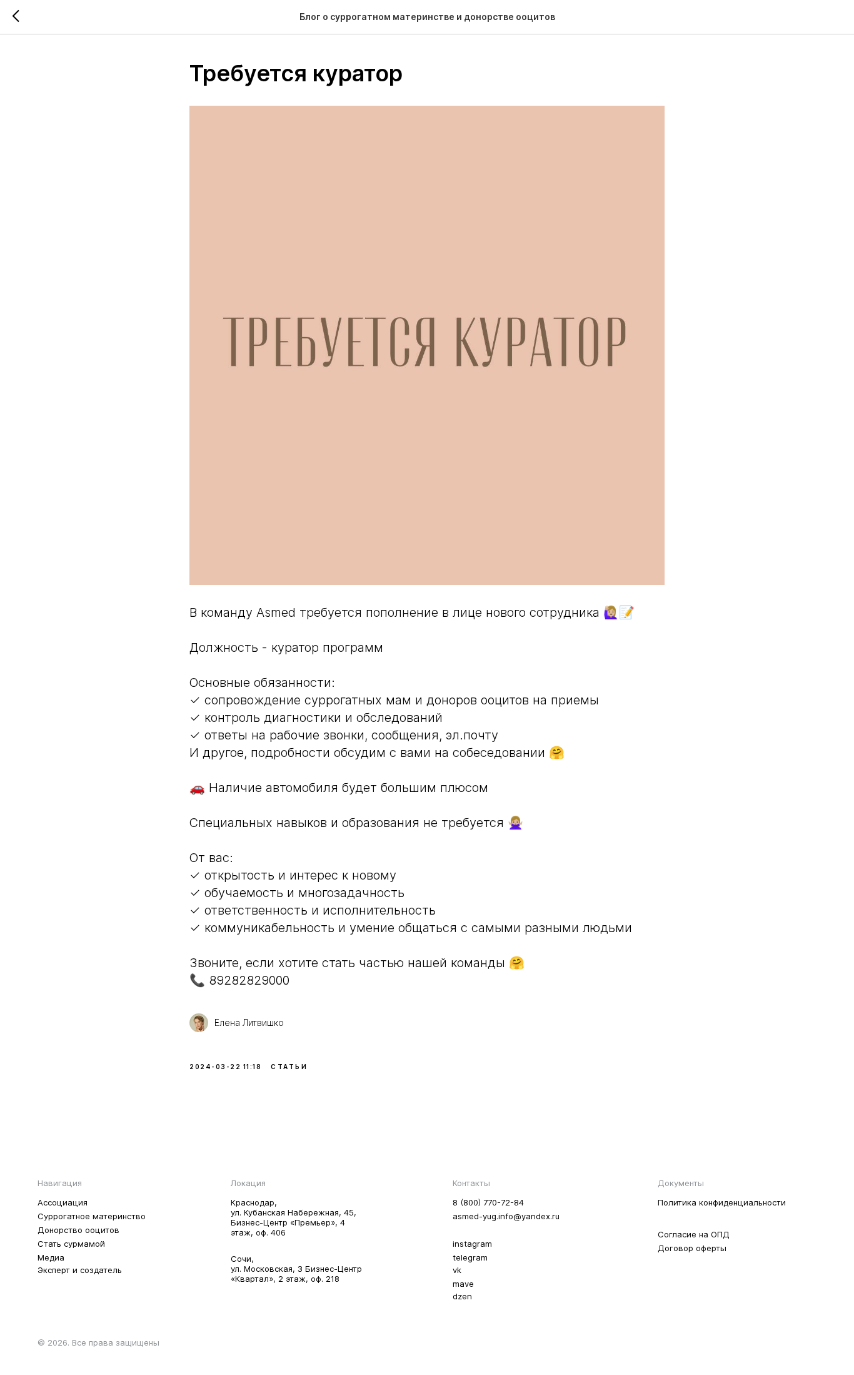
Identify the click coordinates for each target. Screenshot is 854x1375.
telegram (470, 1257)
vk (457, 1270)
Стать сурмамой (71, 1244)
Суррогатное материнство (92, 1216)
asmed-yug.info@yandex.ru (506, 1216)
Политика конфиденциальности (722, 1202)
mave (463, 1284)
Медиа (51, 1257)
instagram (472, 1244)
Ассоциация (63, 1202)
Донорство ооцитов (78, 1230)
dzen (462, 1296)
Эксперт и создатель (80, 1270)
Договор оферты (692, 1248)
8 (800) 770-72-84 (488, 1202)
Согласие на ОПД (694, 1234)
